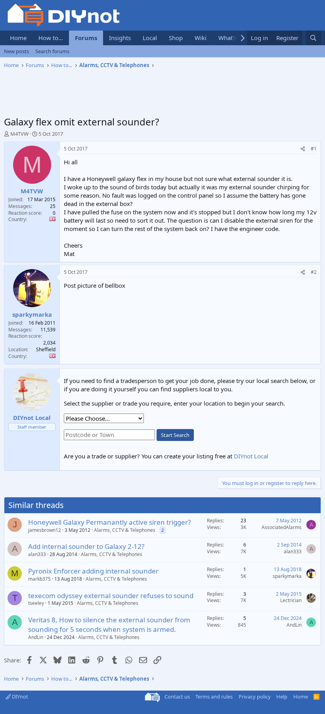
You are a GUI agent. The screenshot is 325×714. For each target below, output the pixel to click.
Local (150, 38)
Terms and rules (214, 696)
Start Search (175, 435)
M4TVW (19, 133)
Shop (176, 38)
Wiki (200, 38)
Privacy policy (255, 696)
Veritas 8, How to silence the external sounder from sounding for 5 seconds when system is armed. (109, 624)
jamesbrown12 (44, 530)
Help (281, 696)
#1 (314, 148)
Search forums (52, 51)
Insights (120, 38)
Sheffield (45, 349)
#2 (314, 272)
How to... (50, 38)
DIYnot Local (251, 456)
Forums (86, 38)
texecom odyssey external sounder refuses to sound (110, 595)
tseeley (36, 603)
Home (18, 38)
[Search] (313, 38)
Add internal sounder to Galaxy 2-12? (86, 546)
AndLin (35, 637)
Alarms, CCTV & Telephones (124, 530)
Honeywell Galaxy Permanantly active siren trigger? (109, 522)
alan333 (37, 554)
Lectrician (291, 600)
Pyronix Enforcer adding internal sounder (93, 570)
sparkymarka (287, 576)
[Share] (303, 149)
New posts (16, 51)
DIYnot (19, 696)
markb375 (39, 578)
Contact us (177, 696)
